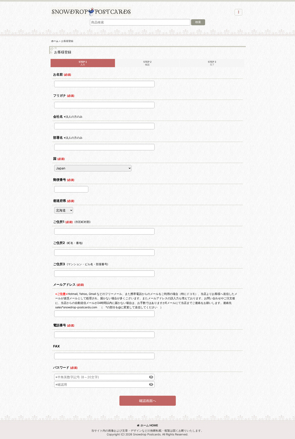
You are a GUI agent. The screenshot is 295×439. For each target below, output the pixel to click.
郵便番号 (59, 180)
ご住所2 (59, 243)
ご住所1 (58, 222)
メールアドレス (64, 284)
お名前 (58, 74)
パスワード (61, 367)
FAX (56, 346)
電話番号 (59, 325)
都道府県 (59, 201)
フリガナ (59, 95)
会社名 (58, 116)
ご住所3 (59, 264)
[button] (238, 12)
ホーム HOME (149, 425)
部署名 (58, 138)
